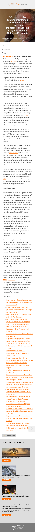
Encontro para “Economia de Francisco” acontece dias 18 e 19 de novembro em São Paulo (19, 411)
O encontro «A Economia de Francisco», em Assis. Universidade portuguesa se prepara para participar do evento (19, 384)
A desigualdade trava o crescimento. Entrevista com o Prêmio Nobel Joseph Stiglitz (19, 346)
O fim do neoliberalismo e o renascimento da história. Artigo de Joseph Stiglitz (17, 353)
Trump (27, 115)
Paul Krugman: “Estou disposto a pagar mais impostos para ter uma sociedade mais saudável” (19, 302)
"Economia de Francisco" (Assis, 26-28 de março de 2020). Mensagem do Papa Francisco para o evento (19, 377)
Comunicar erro (9, 435)
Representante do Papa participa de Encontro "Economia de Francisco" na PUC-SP (19, 418)
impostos (14, 61)
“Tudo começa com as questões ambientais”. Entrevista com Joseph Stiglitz (18, 365)
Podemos (11, 280)
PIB (4, 179)
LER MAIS (6, 460)
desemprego (13, 153)
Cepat (22, 80)
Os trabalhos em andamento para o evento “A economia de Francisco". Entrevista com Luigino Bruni (18, 399)
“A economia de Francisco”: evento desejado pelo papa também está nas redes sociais (18, 392)
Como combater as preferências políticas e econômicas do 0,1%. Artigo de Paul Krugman (19, 310)
